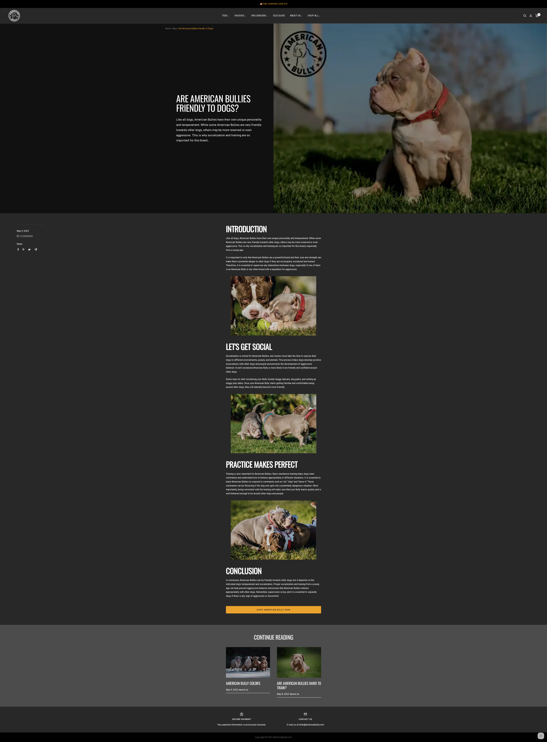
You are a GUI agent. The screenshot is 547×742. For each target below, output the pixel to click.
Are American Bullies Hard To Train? (299, 685)
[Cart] (536, 15)
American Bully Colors (243, 683)
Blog (175, 28)
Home (168, 28)
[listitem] (18, 249)
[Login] (530, 16)
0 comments (26, 236)
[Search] (524, 15)
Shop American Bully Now (273, 610)
